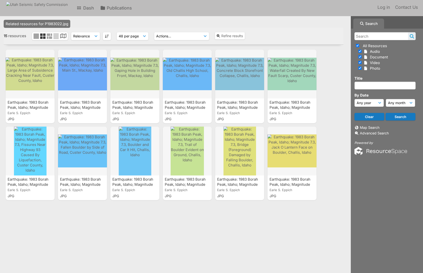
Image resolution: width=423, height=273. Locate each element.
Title (358, 78)
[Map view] (63, 36)
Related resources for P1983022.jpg (37, 24)
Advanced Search (374, 133)
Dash (88, 8)
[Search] (412, 36)
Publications (119, 8)
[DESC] (107, 36)
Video (374, 62)
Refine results (232, 36)
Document (378, 57)
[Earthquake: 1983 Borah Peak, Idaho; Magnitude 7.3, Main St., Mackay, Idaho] (82, 74)
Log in (383, 7)
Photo (374, 68)
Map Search (369, 127)
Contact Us (406, 7)
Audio (374, 51)
